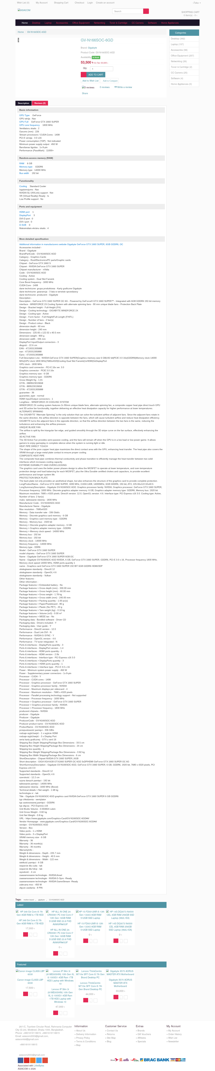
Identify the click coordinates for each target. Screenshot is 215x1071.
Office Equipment (81, 22)
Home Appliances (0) (181, 83)
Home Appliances (170, 22)
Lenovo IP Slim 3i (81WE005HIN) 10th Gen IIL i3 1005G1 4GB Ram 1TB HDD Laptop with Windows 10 (60, 995)
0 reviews (105, 87)
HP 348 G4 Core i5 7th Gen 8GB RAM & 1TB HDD (30, 922)
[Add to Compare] (35, 934)
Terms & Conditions (86, 1041)
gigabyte (41, 900)
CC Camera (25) (179, 72)
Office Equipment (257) (182, 55)
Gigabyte (92, 47)
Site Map (111, 1037)
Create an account (105, 2)
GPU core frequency (29, 125)
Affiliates (142, 1037)
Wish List (172, 1037)
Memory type (25, 166)
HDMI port (24, 212)
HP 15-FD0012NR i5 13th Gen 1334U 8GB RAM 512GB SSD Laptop (90, 926)
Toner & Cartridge (118, 22)
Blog (109, 1041)
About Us (80, 1030)
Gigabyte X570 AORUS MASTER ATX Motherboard (120, 983)
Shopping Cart (61, 2)
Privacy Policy (83, 1037)
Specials (142, 1041)
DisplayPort (25, 215)
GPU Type (24, 115)
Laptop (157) (177, 44)
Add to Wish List (90, 80)
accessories (62, 22)
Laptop (48, 22)
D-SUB (22, 225)
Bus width (24, 173)
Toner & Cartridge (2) (181, 66)
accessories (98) (179, 49)
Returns (111, 1034)
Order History (175, 1034)
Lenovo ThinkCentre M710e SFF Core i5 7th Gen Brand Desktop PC (90, 986)
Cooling (23, 186)
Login (90, 2)
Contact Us (112, 1030)
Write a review (124, 87)
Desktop (36, 22)
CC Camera (138, 22)
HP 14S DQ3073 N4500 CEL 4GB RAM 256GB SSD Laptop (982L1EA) (120, 926)
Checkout (79, 2)
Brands (141, 1030)
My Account (42, 2)
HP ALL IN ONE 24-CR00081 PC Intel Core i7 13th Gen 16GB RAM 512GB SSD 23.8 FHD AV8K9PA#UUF (60, 936)
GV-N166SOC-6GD (36, 31)
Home (24, 22)
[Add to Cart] (25, 934)
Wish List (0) (23, 2)
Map (78, 1045)
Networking (99, 22)
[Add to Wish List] (30, 934)
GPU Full (23, 121)
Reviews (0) (39, 103)
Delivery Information (86, 1034)
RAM (21, 163)
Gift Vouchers (144, 1034)
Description (23, 103)
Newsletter (173, 1041)
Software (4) (177, 78)
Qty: (85, 68)
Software (152, 22)
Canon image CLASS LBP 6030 (30, 981)
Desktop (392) (178, 38)
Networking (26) (179, 61)
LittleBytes (39, 1065)
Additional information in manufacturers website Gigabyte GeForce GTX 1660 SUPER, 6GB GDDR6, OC (71, 244)
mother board (29, 900)
